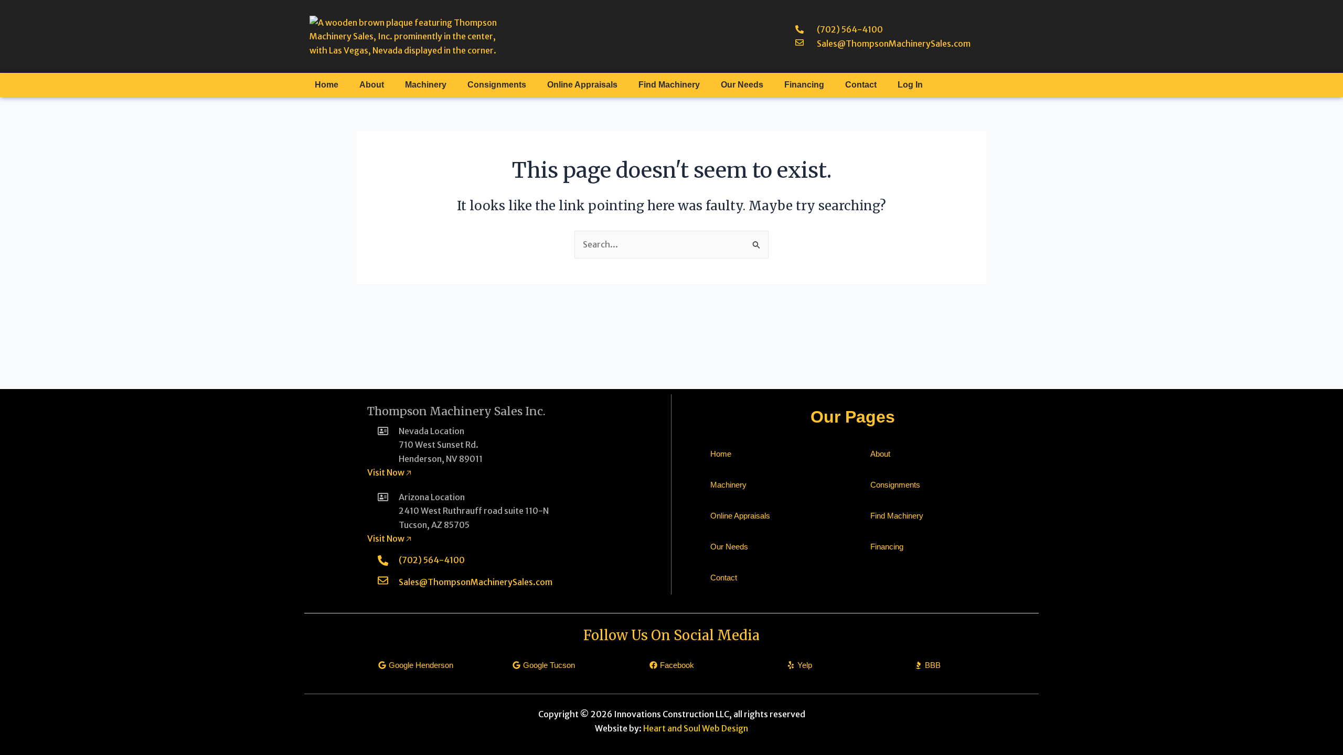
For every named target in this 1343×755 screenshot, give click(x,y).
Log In (910, 84)
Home (326, 84)
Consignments (496, 84)
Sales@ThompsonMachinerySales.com (894, 43)
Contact (861, 84)
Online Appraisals (582, 84)
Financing (804, 84)
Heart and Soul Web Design (695, 728)
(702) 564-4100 (850, 29)
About (371, 84)
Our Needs (742, 84)
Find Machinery (669, 84)
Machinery (425, 84)
